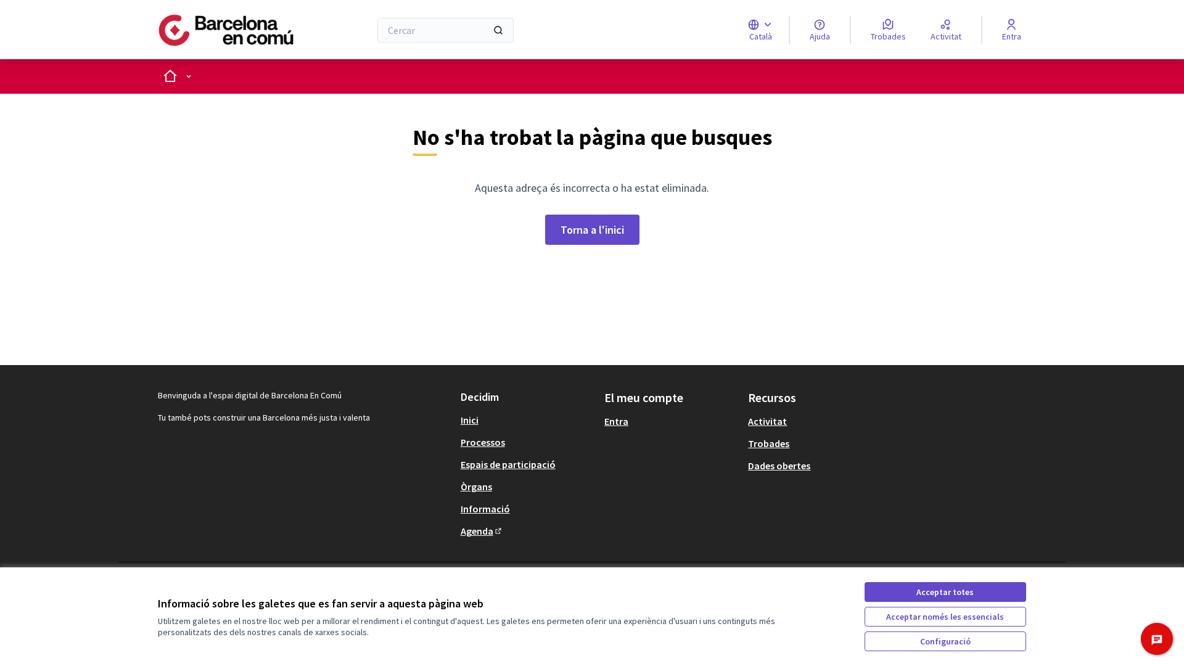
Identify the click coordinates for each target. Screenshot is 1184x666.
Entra (616, 421)
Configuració (945, 641)
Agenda (482, 531)
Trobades (768, 443)
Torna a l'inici (592, 230)
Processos (483, 442)
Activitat (767, 421)
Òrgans (476, 486)
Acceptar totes (945, 592)
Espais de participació (508, 464)
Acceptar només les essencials (945, 616)
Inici (470, 420)
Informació (485, 509)
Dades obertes (779, 465)
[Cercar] (498, 30)
